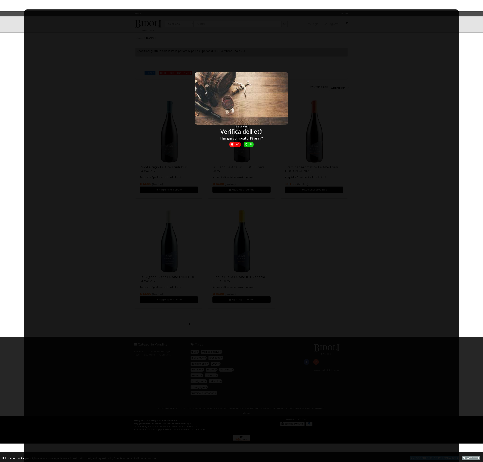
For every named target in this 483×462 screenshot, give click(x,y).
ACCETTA (472, 458)
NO (236, 144)
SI (249, 144)
